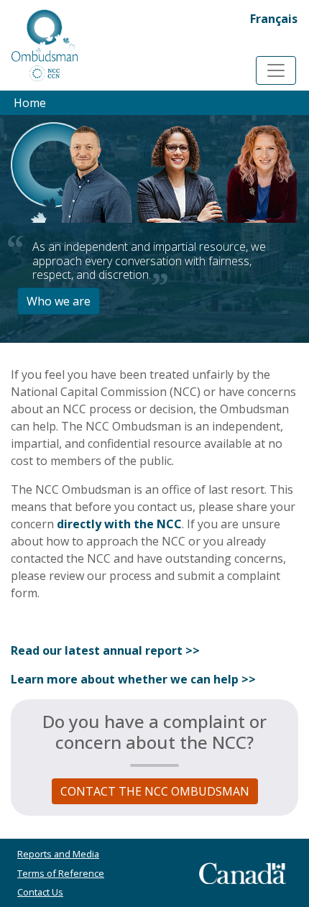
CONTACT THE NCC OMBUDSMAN (154, 791)
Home (30, 103)
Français (274, 19)
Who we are (59, 301)
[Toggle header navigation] (276, 70)
